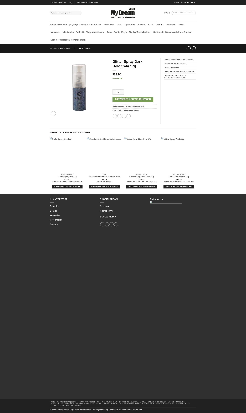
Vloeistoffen (68, 32)
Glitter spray (83, 48)
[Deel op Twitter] (119, 116)
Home (53, 24)
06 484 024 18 (189, 2)
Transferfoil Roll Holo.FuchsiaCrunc (104, 177)
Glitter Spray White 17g (179, 177)
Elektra (141, 24)
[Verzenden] (79, 13)
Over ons (104, 206)
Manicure (55, 32)
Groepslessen (63, 40)
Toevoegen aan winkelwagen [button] (67, 186)
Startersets (158, 32)
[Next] (196, 165)
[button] (167, 13)
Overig (117, 32)
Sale (53, 40)
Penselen (171, 24)
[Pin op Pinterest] (128, 116)
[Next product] (189, 48)
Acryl (150, 24)
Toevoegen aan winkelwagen (133, 99)
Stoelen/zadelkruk (174, 32)
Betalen (53, 211)
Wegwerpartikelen (95, 32)
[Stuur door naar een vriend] (124, 116)
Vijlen (181, 24)
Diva (119, 24)
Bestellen (54, 206)
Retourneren (56, 220)
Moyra (124, 32)
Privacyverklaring (100, 410)
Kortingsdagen (78, 40)
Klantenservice (107, 211)
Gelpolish (109, 24)
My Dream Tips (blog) (67, 24)
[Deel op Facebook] (115, 116)
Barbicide (80, 32)
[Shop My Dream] (123, 13)
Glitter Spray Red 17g (67, 177)
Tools (109, 32)
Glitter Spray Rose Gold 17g (141, 177)
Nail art (159, 24)
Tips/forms (130, 24)
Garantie (54, 224)
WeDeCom (137, 410)
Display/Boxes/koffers (139, 32)
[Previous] (50, 165)
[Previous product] (194, 48)
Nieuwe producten (88, 24)
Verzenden (55, 215)
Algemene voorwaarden (80, 410)
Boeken (188, 32)
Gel (99, 24)
